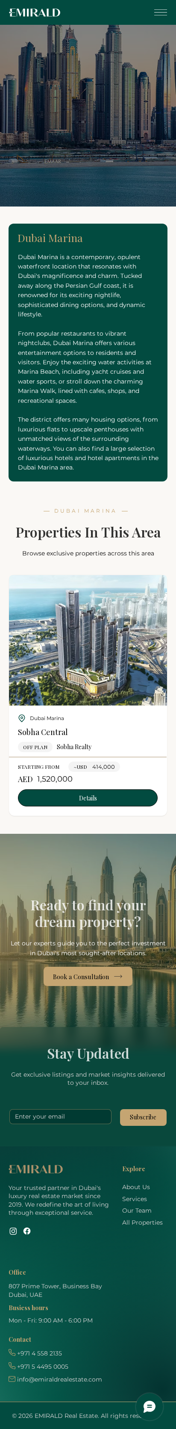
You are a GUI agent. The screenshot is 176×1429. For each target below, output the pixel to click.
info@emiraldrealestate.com (59, 1379)
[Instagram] (13, 1231)
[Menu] (159, 12)
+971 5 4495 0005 (42, 1366)
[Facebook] (27, 1231)
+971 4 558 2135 (39, 1353)
